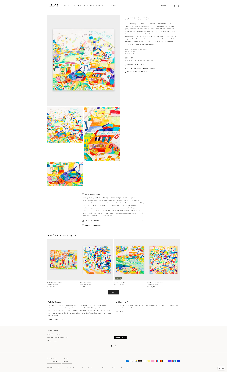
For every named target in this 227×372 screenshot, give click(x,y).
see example (151, 68)
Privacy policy (86, 367)
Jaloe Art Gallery (55, 368)
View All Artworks (54, 319)
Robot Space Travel (85, 282)
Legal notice (128, 367)
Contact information (117, 367)
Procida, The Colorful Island (155, 282)
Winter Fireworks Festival (54, 282)
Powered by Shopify (66, 368)
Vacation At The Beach (120, 282)
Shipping (136, 60)
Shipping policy (106, 367)
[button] (76, 5)
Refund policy (77, 367)
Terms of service (96, 367)
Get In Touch (120, 312)
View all (113, 292)
